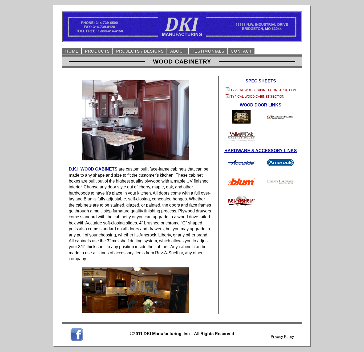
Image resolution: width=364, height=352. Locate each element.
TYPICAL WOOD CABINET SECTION (257, 96)
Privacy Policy (282, 336)
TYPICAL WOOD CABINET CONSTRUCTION (263, 90)
